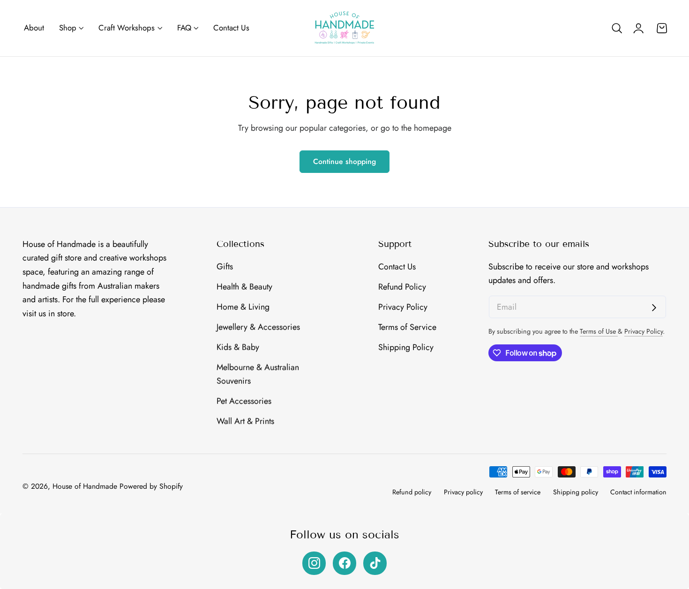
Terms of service (517, 492)
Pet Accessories (244, 401)
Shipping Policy (406, 347)
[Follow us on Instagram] (314, 563)
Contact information (638, 492)
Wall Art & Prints (245, 421)
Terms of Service (407, 327)
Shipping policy (575, 492)
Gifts (225, 267)
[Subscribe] (654, 307)
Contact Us (397, 267)
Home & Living (243, 307)
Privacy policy (463, 492)
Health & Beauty (244, 287)
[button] (616, 28)
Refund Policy (402, 287)
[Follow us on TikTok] (375, 563)
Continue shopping (344, 161)
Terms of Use (599, 331)
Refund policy (411, 492)
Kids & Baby (238, 347)
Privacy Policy (402, 307)
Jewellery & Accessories (258, 327)
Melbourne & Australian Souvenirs (258, 374)
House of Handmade (84, 486)
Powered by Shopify (151, 486)
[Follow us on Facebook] (344, 563)
